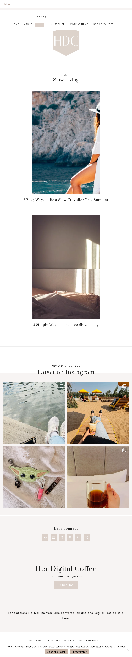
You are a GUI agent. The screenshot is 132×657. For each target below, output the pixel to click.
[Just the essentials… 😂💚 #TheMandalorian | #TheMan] (34, 477)
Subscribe (66, 585)
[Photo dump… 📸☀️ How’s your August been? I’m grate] (34, 413)
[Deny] (127, 649)
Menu (7, 4)
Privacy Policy (79, 651)
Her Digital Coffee (66, 40)
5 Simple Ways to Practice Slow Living (66, 325)
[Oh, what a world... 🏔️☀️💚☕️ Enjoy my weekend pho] (98, 477)
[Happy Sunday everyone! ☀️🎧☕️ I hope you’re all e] (98, 413)
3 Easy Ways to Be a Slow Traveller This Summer (66, 200)
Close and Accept (57, 651)
